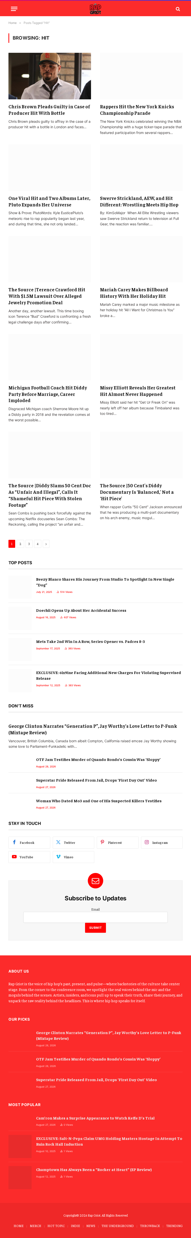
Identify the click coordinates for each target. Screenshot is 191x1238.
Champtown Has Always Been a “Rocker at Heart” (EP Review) (94, 1169)
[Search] (177, 8)
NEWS (90, 1226)
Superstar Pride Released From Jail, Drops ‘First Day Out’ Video (96, 779)
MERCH (35, 1226)
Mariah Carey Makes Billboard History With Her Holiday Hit (134, 292)
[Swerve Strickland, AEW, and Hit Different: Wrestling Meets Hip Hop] (141, 167)
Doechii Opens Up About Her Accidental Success (81, 610)
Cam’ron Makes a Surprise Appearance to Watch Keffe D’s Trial (95, 1117)
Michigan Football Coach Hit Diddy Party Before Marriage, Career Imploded (47, 393)
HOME (19, 1226)
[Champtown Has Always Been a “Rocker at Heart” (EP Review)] (20, 1177)
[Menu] (14, 8)
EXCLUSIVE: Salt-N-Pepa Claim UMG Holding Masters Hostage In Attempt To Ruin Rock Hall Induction (109, 1141)
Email (95, 909)
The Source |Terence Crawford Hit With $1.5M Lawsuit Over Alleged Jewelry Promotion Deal (46, 295)
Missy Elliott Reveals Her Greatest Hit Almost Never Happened (138, 390)
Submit (95, 927)
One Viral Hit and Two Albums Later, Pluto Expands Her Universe (49, 201)
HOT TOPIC (56, 1226)
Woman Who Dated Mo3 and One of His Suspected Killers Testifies (99, 800)
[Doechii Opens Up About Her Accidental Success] (20, 618)
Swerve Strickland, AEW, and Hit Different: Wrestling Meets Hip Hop (139, 201)
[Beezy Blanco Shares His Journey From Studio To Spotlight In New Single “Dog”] (20, 587)
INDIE (75, 1226)
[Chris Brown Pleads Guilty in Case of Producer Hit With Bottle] (49, 76)
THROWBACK (150, 1226)
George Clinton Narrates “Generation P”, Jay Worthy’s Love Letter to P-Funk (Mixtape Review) (92, 729)
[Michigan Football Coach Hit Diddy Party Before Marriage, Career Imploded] (49, 357)
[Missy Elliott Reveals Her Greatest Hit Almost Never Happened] (141, 357)
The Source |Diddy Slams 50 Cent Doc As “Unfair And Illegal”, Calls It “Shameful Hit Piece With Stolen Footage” (49, 494)
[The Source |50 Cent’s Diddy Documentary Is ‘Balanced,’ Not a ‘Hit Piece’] (141, 455)
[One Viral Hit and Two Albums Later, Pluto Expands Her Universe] (49, 167)
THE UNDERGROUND (117, 1226)
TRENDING (174, 1226)
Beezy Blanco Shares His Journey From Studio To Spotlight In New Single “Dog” (105, 581)
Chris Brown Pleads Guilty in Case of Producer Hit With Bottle (49, 109)
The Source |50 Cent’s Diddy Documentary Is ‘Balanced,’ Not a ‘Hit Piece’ (137, 491)
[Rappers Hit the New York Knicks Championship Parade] (141, 76)
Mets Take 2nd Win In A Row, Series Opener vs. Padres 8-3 (90, 641)
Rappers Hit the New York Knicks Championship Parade (137, 109)
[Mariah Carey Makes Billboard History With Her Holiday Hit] (141, 259)
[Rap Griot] (95, 9)
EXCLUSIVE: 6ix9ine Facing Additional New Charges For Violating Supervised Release (108, 675)
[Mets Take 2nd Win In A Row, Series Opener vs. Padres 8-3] (20, 649)
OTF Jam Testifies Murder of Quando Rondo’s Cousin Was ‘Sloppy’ (98, 759)
